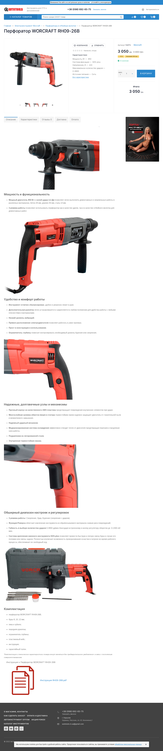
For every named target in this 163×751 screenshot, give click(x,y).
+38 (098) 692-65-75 (79, 9)
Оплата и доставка (37, 716)
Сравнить (99, 45)
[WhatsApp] (21, 728)
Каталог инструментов (16, 724)
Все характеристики (81, 77)
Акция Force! (38, 720)
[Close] (146, 744)
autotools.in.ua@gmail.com (73, 724)
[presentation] (20, 105)
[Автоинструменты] (13, 9)
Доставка (61, 119)
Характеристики (29, 119)
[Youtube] (11, 728)
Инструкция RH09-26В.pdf (53, 680)
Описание (11, 119)
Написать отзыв (90, 51)
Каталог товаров (22, 17)
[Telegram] (16, 728)
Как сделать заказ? (14, 716)
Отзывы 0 (47, 119)
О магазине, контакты (16, 712)
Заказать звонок (99, 9)
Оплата (75, 119)
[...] (142, 139)
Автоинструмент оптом (17, 720)
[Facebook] (6, 728)
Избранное (82, 45)
